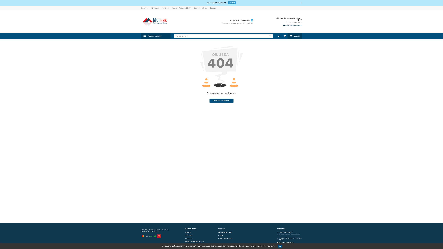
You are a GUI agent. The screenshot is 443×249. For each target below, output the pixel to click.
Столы (220, 235)
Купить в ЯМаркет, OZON (181, 8)
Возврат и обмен (200, 8)
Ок (280, 246)
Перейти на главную (221, 100)
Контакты (165, 8)
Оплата (188, 232)
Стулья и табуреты (225, 238)
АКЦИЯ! (232, 3)
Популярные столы (225, 232)
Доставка (155, 8)
